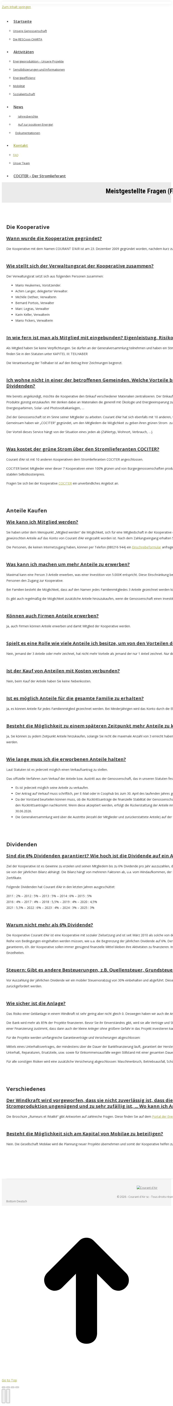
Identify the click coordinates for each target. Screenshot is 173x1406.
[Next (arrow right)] (8, 1396)
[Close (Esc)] (3, 1387)
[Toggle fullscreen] (12, 1387)
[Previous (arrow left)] (3, 1396)
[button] (40, 14)
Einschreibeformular (146, 547)
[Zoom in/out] (17, 1387)
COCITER (65, 483)
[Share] (8, 1387)
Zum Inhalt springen (16, 7)
